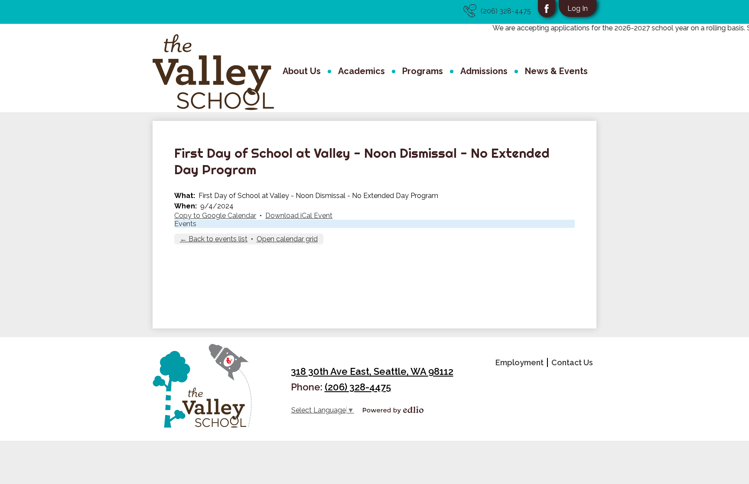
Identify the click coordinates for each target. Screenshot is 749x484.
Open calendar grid (287, 239)
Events (185, 224)
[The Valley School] (213, 72)
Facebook (546, 8)
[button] (302, 72)
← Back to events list (213, 239)
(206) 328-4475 (506, 11)
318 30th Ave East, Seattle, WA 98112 (372, 371)
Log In (577, 8)
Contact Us (572, 362)
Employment (519, 362)
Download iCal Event (298, 215)
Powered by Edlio (393, 410)
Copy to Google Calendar (215, 215)
